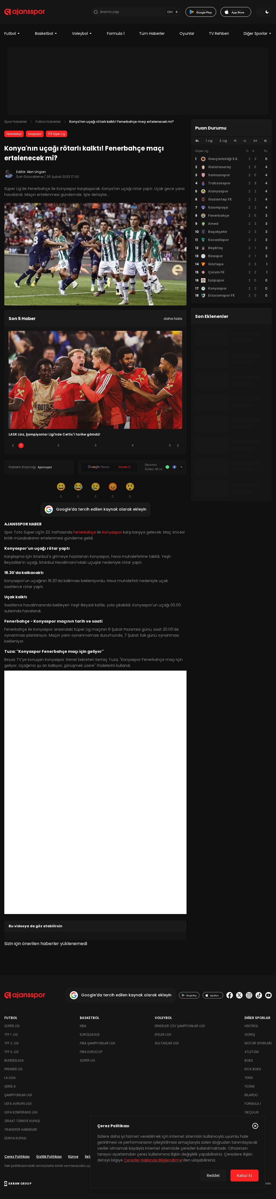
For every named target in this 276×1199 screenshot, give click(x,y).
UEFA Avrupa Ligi (18, 1103)
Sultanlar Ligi (167, 1043)
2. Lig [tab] (223, 141)
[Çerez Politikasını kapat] (255, 1126)
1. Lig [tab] (209, 141)
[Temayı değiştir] (264, 12)
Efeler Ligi (163, 1034)
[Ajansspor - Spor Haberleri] (24, 12)
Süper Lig (12, 1026)
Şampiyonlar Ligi (18, 1095)
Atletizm (251, 1051)
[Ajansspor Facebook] (229, 995)
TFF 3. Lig (11, 1051)
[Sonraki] (178, 445)
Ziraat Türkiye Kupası (22, 1121)
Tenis (248, 1077)
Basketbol (44, 33)
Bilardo (251, 1095)
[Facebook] (174, 467)
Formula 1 (116, 33)
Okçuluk (251, 1112)
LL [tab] (245, 141)
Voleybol (80, 33)
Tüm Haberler (152, 33)
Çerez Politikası (17, 1156)
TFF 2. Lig (11, 1043)
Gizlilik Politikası (49, 1156)
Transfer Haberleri (20, 1129)
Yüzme (249, 1086)
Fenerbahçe (14, 134)
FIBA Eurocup (91, 1051)
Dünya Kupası (15, 1138)
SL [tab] (197, 141)
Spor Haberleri (15, 121)
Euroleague (90, 1034)
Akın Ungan (36, 171)
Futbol (10, 33)
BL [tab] (265, 141)
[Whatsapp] (167, 467)
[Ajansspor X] (239, 995)
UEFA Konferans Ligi (20, 1112)
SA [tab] (255, 141)
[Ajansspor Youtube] (268, 995)
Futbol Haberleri (48, 121)
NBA (83, 1026)
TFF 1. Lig (11, 1034)
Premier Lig (13, 1069)
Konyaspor (35, 134)
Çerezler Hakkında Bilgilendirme (153, 1160)
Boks (248, 1060)
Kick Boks (252, 1069)
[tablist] (231, 141)
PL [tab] (235, 141)
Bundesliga (14, 1060)
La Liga (10, 1077)
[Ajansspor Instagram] (249, 995)
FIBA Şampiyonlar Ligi (97, 1043)
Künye (73, 1156)
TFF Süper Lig (56, 134)
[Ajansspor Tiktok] (259, 995)
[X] (181, 467)
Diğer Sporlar (255, 33)
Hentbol (251, 1026)
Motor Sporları (258, 1043)
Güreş (249, 1034)
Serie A (10, 1086)
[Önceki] (13, 445)
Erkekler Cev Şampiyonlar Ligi (180, 1026)
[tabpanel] (231, 223)
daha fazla (173, 318)
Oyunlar (187, 33)
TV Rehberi (219, 33)
